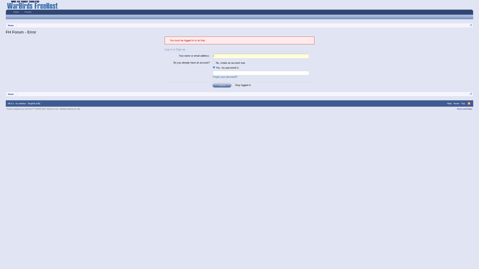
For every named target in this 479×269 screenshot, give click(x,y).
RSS (469, 103)
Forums (28, 12)
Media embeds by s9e (70, 109)
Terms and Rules (464, 109)
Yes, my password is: (227, 67)
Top (463, 103)
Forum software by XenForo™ (33, 109)
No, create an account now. (230, 62)
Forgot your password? (225, 76)
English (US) (34, 103)
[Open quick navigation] (471, 25)
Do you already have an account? (191, 62)
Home (16, 12)
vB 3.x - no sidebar (17, 103)
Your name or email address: (194, 55)
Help (449, 103)
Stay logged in (242, 85)
